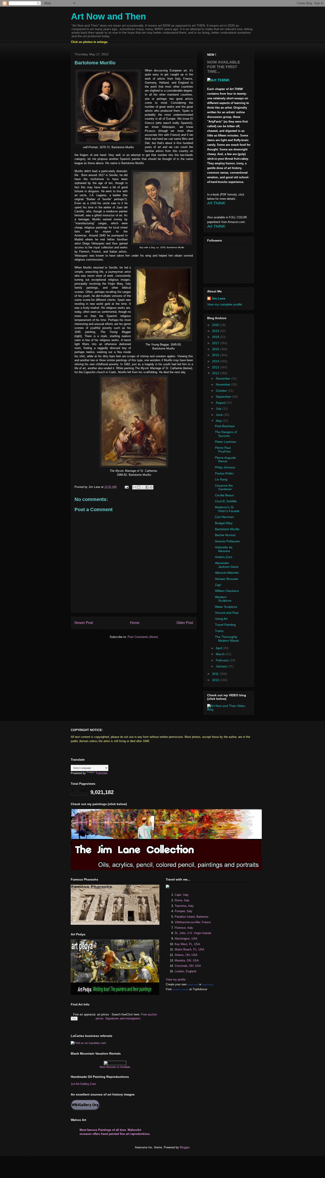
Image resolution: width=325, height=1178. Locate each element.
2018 (216, 337)
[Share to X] (143, 487)
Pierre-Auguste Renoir (225, 459)
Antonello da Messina (223, 549)
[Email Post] (126, 487)
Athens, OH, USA (186, 955)
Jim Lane (218, 298)
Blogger (184, 1147)
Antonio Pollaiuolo (227, 541)
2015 (216, 355)
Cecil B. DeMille (226, 501)
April (219, 648)
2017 (216, 343)
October (222, 390)
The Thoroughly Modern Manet (227, 638)
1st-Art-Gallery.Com (83, 1084)
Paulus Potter (224, 473)
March (221, 654)
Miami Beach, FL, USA (189, 949)
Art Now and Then (108, 16)
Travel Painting (225, 624)
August (221, 402)
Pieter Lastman (225, 441)
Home (135, 623)
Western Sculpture (223, 598)
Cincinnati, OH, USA (188, 965)
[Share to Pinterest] (151, 487)
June (220, 414)
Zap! (218, 585)
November (223, 384)
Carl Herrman (224, 517)
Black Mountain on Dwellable (115, 1067)
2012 (216, 373)
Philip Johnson (225, 467)
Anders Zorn (223, 557)
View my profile (175, 979)
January (222, 666)
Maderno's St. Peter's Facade (227, 509)
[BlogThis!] (138, 487)
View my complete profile (224, 304)
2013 (216, 367)
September (224, 396)
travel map (192, 984)
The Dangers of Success (226, 433)
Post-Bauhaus (225, 426)
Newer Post (84, 623)
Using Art (221, 618)
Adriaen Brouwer (226, 579)
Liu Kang (221, 479)
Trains (219, 631)
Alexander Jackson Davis (226, 564)
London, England (185, 971)
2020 (216, 325)
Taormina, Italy (184, 905)
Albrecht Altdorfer (227, 572)
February (222, 660)
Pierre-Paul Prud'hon (223, 449)
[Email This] (134, 487)
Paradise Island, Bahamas (191, 916)
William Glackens (227, 591)
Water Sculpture (226, 606)
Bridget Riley (224, 523)
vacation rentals (180, 989)
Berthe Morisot (225, 535)
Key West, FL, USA (187, 944)
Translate (101, 773)
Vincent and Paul (227, 612)
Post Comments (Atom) (143, 637)
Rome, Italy (182, 900)
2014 (216, 361)
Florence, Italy (184, 927)
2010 (216, 680)
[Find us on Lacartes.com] (88, 1043)
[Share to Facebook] (147, 487)
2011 (216, 673)
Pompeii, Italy (183, 911)
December (223, 378)
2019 (216, 331)
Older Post (184, 623)
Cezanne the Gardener (224, 487)
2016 (216, 349)
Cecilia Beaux (224, 495)
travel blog (207, 984)
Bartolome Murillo (227, 529)
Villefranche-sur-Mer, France (193, 922)
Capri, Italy (182, 894)
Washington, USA (186, 938)
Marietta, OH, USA (187, 960)
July (219, 408)
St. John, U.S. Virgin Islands (193, 933)
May (219, 420)
